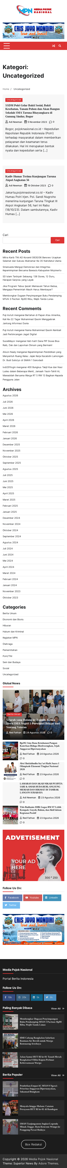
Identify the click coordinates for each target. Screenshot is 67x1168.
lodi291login (9, 367)
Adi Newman (15, 122)
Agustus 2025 (10, 469)
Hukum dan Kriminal (13, 631)
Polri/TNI (7, 656)
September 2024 (12, 536)
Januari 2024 (10, 585)
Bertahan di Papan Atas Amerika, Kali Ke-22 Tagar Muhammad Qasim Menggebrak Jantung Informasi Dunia (32, 319)
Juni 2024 (8, 554)
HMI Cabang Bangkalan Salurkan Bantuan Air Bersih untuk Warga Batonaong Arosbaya (37, 1041)
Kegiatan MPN (10, 637)
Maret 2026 (9, 426)
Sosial (6, 668)
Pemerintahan (10, 650)
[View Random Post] (53, 46)
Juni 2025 (8, 481)
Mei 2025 (8, 487)
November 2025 (11, 450)
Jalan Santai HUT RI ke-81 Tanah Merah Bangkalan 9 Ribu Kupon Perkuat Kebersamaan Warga (40, 1060)
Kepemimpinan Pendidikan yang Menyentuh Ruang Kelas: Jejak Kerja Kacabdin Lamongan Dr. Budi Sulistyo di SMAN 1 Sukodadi (33, 356)
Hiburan (7, 625)
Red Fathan (15, 732)
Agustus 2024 (10, 542)
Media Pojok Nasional (43, 1159)
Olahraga (8, 644)
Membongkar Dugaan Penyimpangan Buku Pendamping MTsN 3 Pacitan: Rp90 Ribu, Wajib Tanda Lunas (41, 1022)
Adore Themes (48, 1163)
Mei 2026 (8, 414)
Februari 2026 (10, 432)
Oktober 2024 (10, 530)
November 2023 (11, 591)
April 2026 (8, 420)
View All (56, 1008)
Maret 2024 (9, 573)
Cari (5, 235)
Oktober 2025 (10, 456)
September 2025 (12, 462)
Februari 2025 (10, 505)
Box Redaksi (33, 1144)
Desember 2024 (11, 518)
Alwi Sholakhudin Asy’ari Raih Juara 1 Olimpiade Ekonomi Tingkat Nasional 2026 (39, 766)
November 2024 (11, 524)
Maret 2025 (9, 499)
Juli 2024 (8, 548)
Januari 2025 (10, 512)
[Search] (60, 46)
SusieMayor (9, 341)
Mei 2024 (8, 560)
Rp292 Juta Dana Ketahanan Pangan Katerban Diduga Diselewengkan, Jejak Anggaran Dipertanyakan (39, 746)
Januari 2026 (10, 438)
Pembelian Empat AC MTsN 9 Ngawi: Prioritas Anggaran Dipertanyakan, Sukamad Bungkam (39, 1089)
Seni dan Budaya (11, 662)
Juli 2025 (8, 475)
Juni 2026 (8, 408)
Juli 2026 (8, 401)
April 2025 (8, 493)
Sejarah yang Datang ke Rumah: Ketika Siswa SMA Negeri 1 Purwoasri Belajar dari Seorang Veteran (33, 723)
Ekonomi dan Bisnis (13, 619)
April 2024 (8, 567)
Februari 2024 (10, 579)
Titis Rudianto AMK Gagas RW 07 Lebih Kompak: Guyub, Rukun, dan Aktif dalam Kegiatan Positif (40, 810)
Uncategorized (14, 100)
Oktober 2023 (10, 597)
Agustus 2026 (10, 395)
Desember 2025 (11, 444)
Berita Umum (9, 613)
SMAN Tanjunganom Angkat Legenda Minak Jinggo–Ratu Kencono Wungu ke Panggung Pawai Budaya (40, 1127)
